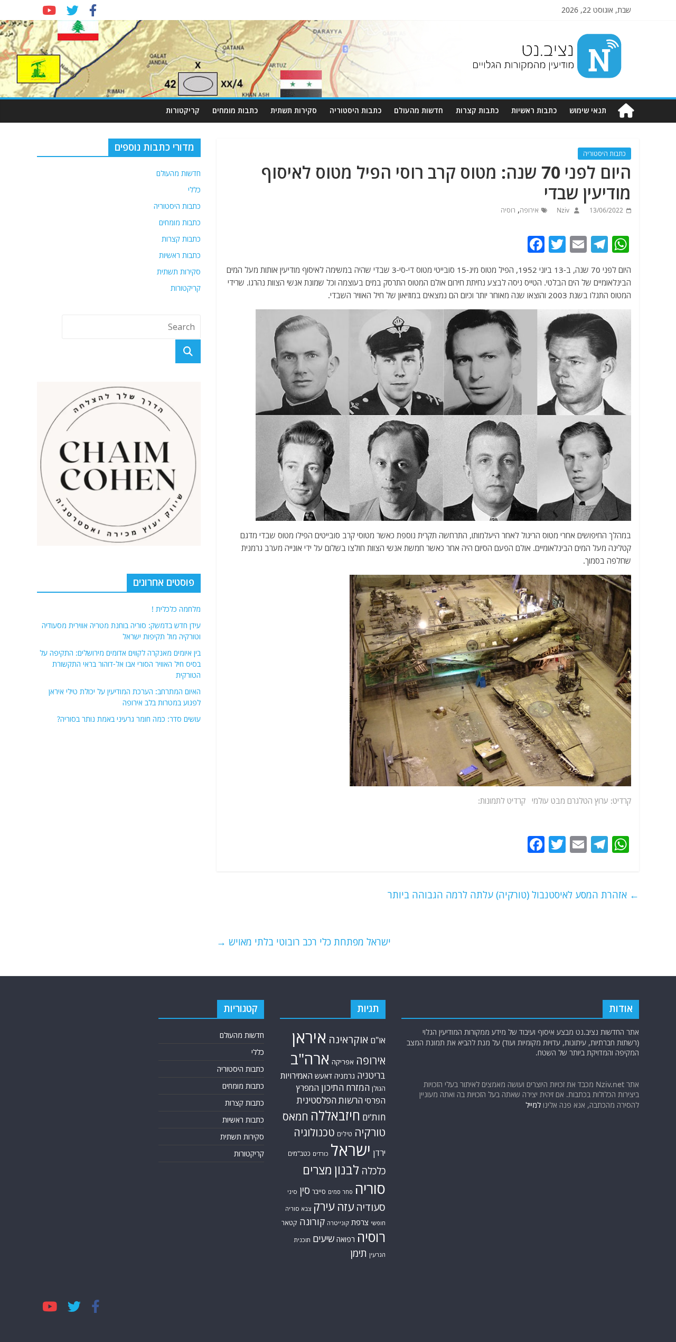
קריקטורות (183, 110)
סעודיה (371, 1207)
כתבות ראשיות (534, 110)
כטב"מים (299, 1153)
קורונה (312, 1221)
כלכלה (373, 1170)
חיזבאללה (335, 1115)
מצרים (317, 1170)
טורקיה (370, 1132)
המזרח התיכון (345, 1087)
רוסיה (508, 210)
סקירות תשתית (293, 110)
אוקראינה (348, 1039)
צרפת (360, 1222)
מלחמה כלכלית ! (176, 609)
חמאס (295, 1116)
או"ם (378, 1040)
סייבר (319, 1191)
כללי (194, 190)
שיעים (323, 1239)
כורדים (320, 1153)
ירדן (379, 1153)
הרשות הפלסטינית (330, 1100)
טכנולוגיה (314, 1132)
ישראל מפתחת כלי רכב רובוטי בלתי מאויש (304, 941)
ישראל (351, 1150)
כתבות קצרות (477, 110)
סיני (292, 1192)
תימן (358, 1253)
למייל (533, 1105)
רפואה (345, 1239)
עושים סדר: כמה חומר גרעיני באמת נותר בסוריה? (129, 719)
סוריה (370, 1188)
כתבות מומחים (235, 110)
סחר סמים (340, 1192)
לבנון (346, 1169)
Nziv (562, 210)
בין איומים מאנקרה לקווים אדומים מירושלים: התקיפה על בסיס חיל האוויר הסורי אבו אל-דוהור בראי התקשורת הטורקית (120, 664)
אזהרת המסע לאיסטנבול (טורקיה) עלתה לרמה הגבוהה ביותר (513, 894)
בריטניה (371, 1075)
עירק (324, 1206)
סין (304, 1190)
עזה (345, 1206)
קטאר (289, 1222)
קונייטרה (338, 1223)
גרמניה (344, 1076)
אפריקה (343, 1062)
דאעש (323, 1076)
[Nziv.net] (626, 110)
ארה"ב (310, 1059)
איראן (309, 1037)
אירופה (529, 210)
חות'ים (374, 1117)
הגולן (379, 1088)
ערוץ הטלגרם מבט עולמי (570, 800)
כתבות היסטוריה (355, 110)
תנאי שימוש (587, 110)
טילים (344, 1133)
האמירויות (296, 1075)
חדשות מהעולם (418, 110)
